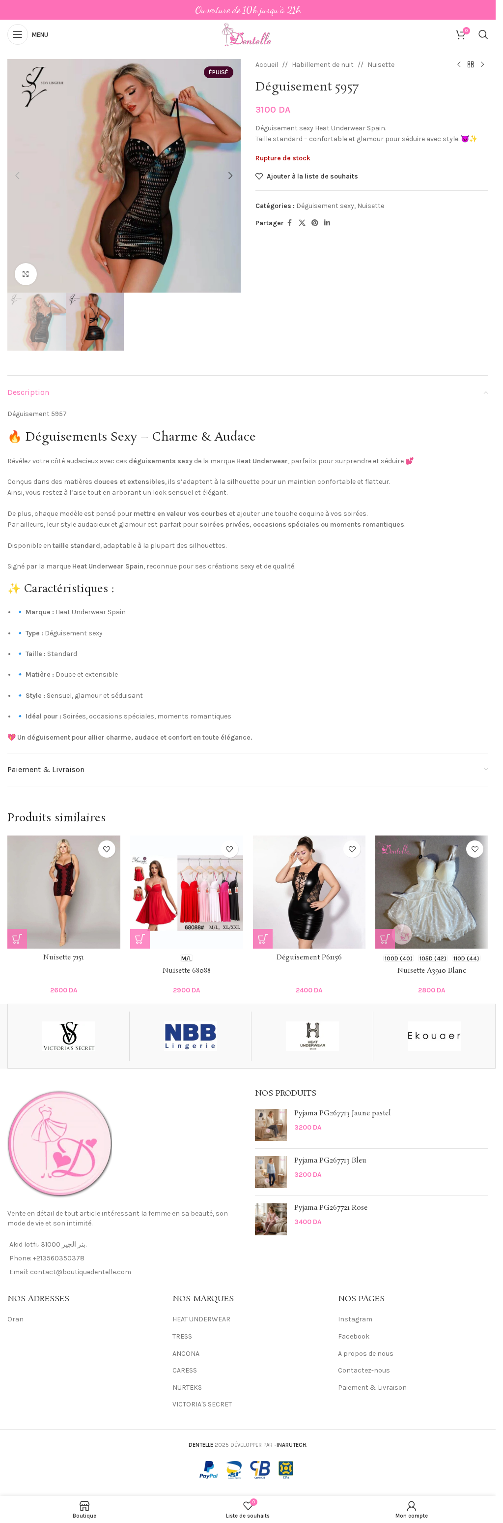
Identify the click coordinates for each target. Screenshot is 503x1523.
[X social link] (302, 223)
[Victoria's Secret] (68, 1036)
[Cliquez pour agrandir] (26, 274)
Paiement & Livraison (372, 1387)
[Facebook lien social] (290, 223)
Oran (15, 1319)
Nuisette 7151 (63, 957)
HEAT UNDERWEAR (201, 1319)
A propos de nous (365, 1353)
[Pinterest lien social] (314, 223)
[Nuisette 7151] (63, 892)
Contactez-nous (364, 1370)
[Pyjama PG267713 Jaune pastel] (271, 1125)
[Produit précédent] (459, 65)
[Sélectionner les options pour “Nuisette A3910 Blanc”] (385, 939)
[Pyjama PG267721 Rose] (271, 1219)
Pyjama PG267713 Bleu (330, 1160)
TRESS (182, 1336)
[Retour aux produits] (470, 65)
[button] (17, 175)
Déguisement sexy (325, 206)
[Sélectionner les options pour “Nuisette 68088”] (140, 939)
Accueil (266, 64)
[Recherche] (483, 34)
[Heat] (312, 1036)
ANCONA (185, 1353)
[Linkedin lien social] (327, 223)
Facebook (353, 1336)
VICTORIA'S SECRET (202, 1404)
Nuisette (380, 64)
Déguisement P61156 (309, 957)
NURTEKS (187, 1387)
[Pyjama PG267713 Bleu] (271, 1172)
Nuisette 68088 (187, 971)
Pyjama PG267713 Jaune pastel (342, 1113)
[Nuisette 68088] (186, 892)
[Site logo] (248, 34)
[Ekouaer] (434, 1036)
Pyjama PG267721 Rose (330, 1208)
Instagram (355, 1319)
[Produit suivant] (482, 65)
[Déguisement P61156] (309, 892)
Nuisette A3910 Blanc (431, 971)
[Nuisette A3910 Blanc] (431, 892)
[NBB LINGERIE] (190, 1036)
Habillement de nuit (323, 64)
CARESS (184, 1370)
